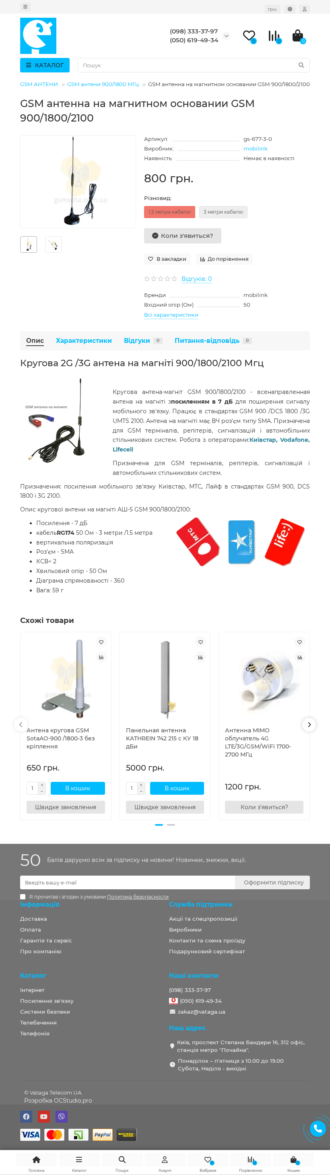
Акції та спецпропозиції (203, 918)
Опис (35, 340)
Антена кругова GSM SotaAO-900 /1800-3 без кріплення (61, 738)
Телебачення (38, 1022)
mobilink (255, 148)
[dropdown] (25, 6)
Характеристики (84, 340)
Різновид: (157, 198)
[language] (290, 9)
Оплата (30, 929)
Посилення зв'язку (47, 1001)
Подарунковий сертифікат (207, 951)
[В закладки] (101, 641)
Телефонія (35, 1033)
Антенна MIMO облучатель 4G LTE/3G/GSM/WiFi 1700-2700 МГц (258, 742)
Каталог (33, 975)
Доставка (33, 918)
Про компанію (41, 951)
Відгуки (141, 340)
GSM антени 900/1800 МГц (103, 84)
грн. (272, 9)
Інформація (40, 904)
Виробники (185, 929)
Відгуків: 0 (197, 278)
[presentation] (21, 725)
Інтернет (32, 990)
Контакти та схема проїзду (207, 940)
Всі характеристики (171, 314)
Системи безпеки (45, 1011)
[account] (304, 9)
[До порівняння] (101, 657)
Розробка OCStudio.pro (58, 1100)
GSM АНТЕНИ (39, 84)
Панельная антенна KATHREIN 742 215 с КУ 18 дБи (162, 738)
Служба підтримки (201, 904)
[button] (159, 825)
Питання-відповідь (212, 340)
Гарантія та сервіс (46, 940)
